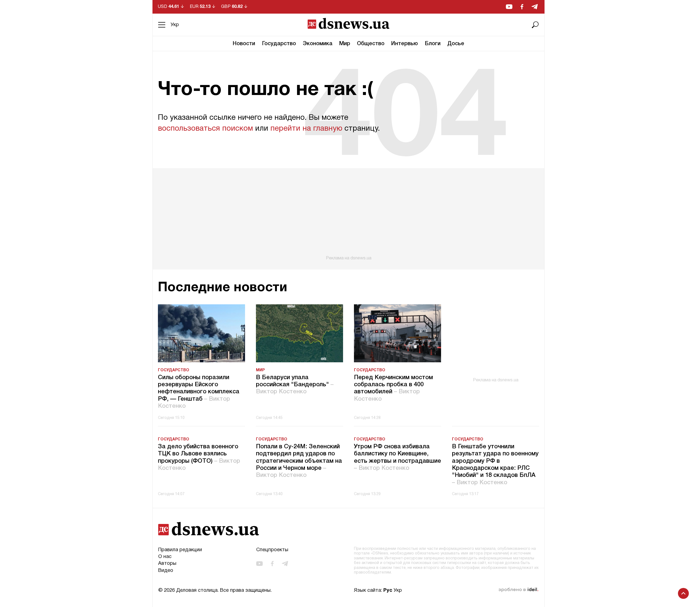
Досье (455, 43)
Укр (175, 25)
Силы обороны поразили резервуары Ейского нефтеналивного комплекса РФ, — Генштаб (198, 392)
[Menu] (161, 24)
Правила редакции (180, 550)
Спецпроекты (272, 550)
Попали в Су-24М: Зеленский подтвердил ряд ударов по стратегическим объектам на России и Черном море (299, 461)
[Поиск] (535, 24)
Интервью (404, 43)
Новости (244, 43)
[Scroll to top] (683, 593)
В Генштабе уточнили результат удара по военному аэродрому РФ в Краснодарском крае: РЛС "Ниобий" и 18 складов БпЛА (495, 464)
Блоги (433, 43)
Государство (279, 43)
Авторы (167, 563)
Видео (165, 570)
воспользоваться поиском (205, 128)
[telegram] (534, 6)
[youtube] (509, 6)
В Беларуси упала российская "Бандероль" (295, 385)
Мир (344, 43)
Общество (370, 43)
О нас (165, 556)
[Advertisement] (348, 214)
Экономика (317, 43)
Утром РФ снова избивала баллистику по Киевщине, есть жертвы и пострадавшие (397, 457)
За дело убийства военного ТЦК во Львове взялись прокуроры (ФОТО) (199, 457)
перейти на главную (306, 128)
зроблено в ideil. (518, 590)
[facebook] (522, 6)
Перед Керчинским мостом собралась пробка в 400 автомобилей (393, 388)
